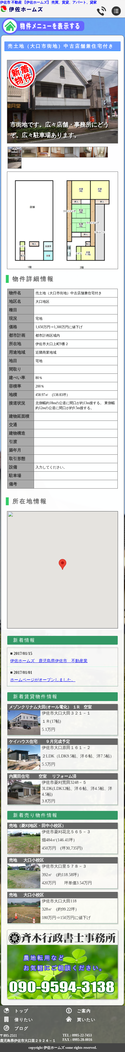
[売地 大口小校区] (24, 876)
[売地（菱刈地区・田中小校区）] (24, 841)
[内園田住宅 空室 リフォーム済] (24, 792)
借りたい (24, 1019)
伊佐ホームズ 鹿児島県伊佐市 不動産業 (49, 661)
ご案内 (84, 1010)
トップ (21, 1010)
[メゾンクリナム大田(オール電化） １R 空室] (24, 722)
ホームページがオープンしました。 (42, 680)
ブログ (21, 1028)
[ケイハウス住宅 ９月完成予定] (24, 757)
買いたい (86, 1019)
